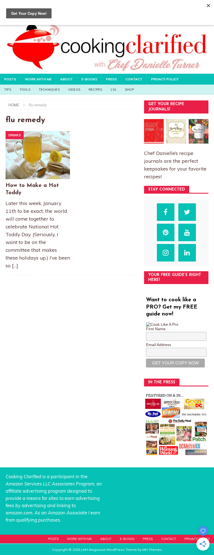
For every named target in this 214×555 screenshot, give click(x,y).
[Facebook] (165, 212)
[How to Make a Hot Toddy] (38, 155)
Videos (74, 90)
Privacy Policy (165, 79)
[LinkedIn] (187, 253)
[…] (15, 265)
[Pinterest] (165, 232)
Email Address (158, 344)
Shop (129, 90)
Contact (133, 79)
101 (113, 90)
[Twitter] (187, 212)
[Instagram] (165, 253)
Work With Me (38, 79)
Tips (7, 90)
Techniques (49, 90)
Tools (25, 90)
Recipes (95, 90)
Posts (10, 79)
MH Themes (152, 549)
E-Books (89, 79)
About (66, 79)
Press (111, 79)
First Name (156, 329)
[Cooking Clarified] (107, 70)
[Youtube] (187, 232)
